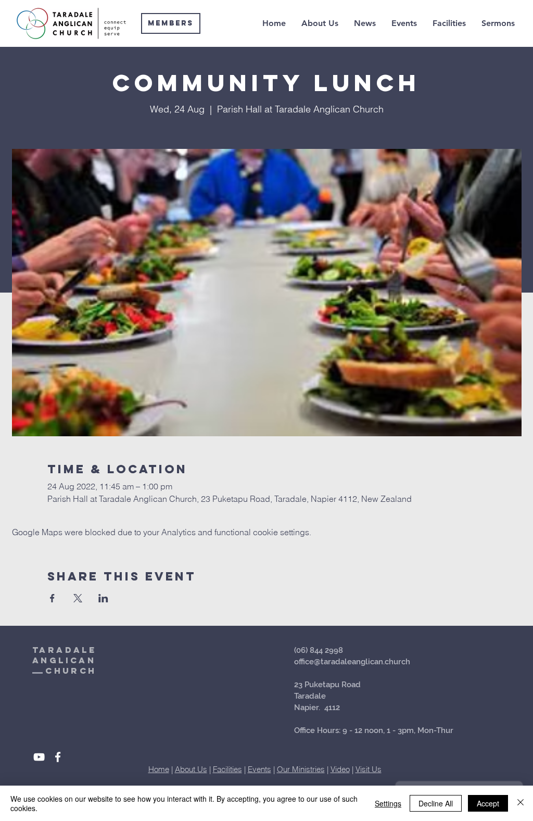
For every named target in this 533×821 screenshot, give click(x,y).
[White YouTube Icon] (39, 757)
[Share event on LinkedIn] (103, 598)
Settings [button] (388, 803)
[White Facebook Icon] (58, 757)
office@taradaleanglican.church (352, 661)
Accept (488, 803)
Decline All (435, 803)
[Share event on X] (78, 598)
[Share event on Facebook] (52, 598)
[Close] (520, 803)
